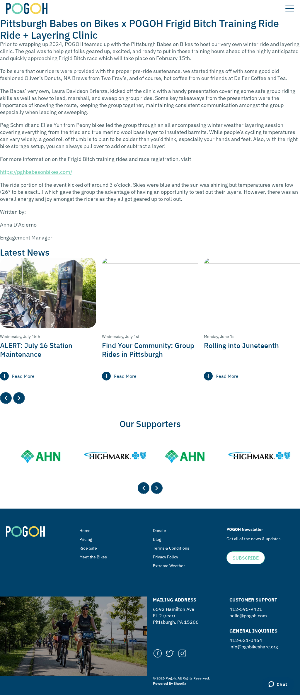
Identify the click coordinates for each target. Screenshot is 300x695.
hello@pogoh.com (248, 615)
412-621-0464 (245, 640)
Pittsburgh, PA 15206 (176, 622)
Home (85, 530)
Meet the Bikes (93, 557)
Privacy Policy (165, 557)
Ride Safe (88, 548)
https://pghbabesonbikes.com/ (36, 172)
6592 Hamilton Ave (173, 609)
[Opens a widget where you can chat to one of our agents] (278, 684)
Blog (157, 539)
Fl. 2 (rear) (164, 615)
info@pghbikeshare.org (253, 647)
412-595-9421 (245, 609)
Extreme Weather (169, 565)
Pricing (85, 539)
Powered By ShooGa (169, 683)
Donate (159, 530)
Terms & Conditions (171, 548)
